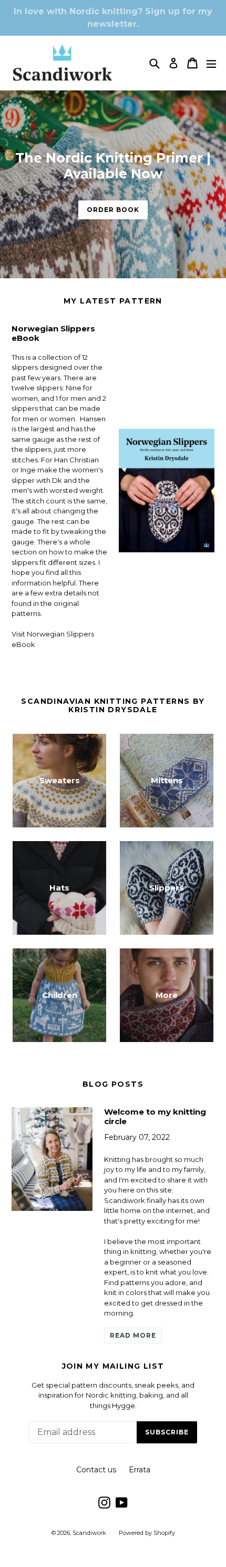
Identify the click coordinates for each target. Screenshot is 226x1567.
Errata (139, 1469)
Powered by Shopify (147, 1532)
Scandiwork (89, 1532)
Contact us (96, 1469)
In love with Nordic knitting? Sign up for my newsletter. (113, 17)
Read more (133, 1335)
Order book (113, 210)
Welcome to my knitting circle (155, 1116)
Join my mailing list (113, 1366)
